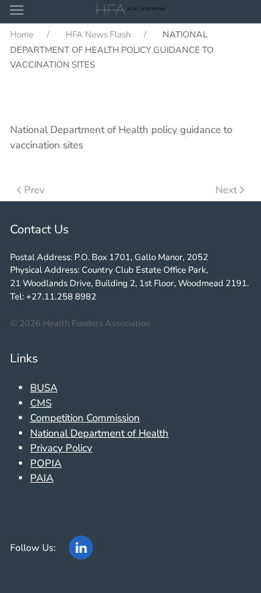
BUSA (44, 387)
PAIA (42, 478)
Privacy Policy (61, 448)
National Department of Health (99, 433)
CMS (41, 403)
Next (226, 190)
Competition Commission (85, 418)
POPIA (46, 463)
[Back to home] (130, 10)
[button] (16, 10)
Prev (34, 190)
